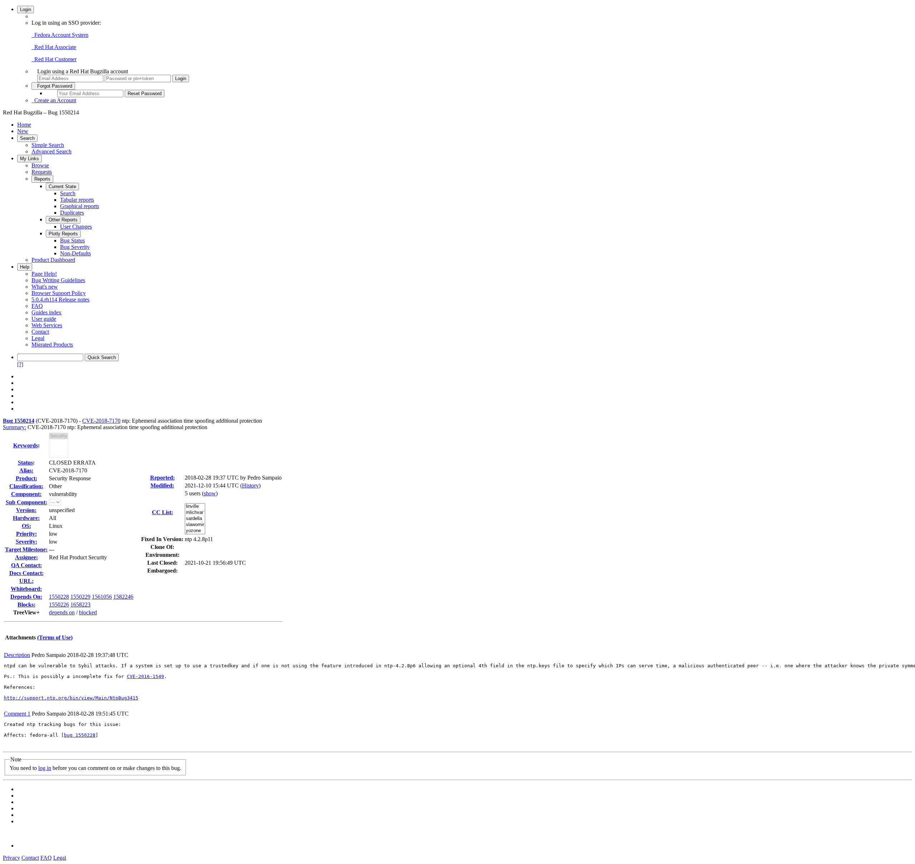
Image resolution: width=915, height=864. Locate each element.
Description (17, 655)
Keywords (25, 445)
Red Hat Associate (53, 47)
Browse (40, 165)
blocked (88, 612)
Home (24, 125)
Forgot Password (53, 86)
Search (27, 138)
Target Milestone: (26, 549)
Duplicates (72, 213)
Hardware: (26, 518)
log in (44, 768)
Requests (41, 172)
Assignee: (26, 557)
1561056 (102, 597)
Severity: (26, 542)
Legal (37, 338)
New (22, 131)
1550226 (59, 605)
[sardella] (195, 519)
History (250, 485)
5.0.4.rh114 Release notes (60, 299)
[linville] (195, 507)
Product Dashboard (53, 260)
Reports (42, 179)
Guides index (46, 312)
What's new (44, 287)
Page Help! (44, 274)
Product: (26, 478)
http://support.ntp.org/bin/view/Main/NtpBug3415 (71, 698)
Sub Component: (26, 502)
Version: (26, 510)
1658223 (80, 605)
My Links (29, 158)
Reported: (162, 478)
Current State (62, 186)
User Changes (76, 227)
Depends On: (26, 597)
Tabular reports (77, 200)
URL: (26, 581)
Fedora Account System (59, 35)
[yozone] (195, 531)
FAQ (37, 306)
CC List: (162, 512)
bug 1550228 (79, 735)
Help (24, 267)
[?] (20, 364)
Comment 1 (17, 714)
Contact (40, 332)
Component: (26, 494)
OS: (26, 526)
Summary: (14, 427)
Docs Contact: (26, 573)
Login (25, 9)
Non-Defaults (75, 253)
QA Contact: (26, 565)
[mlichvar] (195, 513)
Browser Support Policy (58, 293)
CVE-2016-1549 (145, 676)
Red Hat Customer (53, 59)
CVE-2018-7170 (101, 421)
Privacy (11, 858)
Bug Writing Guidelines (58, 280)
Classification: (26, 486)
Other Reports (63, 219)
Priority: (26, 534)
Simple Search (47, 145)
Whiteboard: (26, 589)
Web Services (46, 325)
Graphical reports (79, 206)
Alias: (26, 470)
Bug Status (72, 240)
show (210, 493)
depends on (62, 612)
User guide (43, 319)
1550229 (80, 597)
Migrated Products (52, 345)
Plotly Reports (63, 233)
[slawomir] (195, 525)
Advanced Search (51, 151)
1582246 (123, 597)
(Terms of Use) (55, 637)
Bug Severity (75, 247)
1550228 (59, 597)
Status (25, 463)
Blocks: (26, 605)
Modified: (162, 485)
